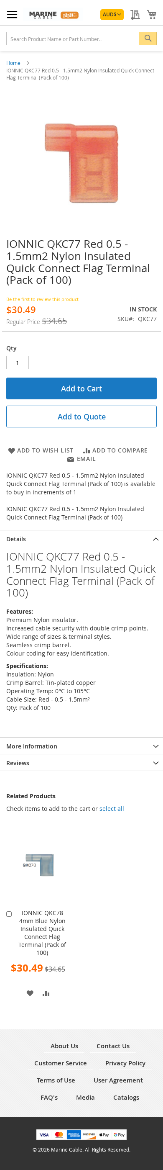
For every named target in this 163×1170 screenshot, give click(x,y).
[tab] (81, 538)
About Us (64, 1045)
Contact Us (113, 1045)
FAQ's (49, 1097)
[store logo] (53, 14)
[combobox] (81, 38)
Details (16, 539)
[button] (112, 14)
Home (14, 62)
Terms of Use (56, 1080)
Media (85, 1097)
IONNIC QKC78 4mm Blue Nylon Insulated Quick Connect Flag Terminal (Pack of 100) (42, 933)
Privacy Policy (125, 1063)
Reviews (17, 763)
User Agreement (118, 1080)
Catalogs (126, 1097)
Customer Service (60, 1063)
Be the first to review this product (42, 299)
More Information (31, 746)
